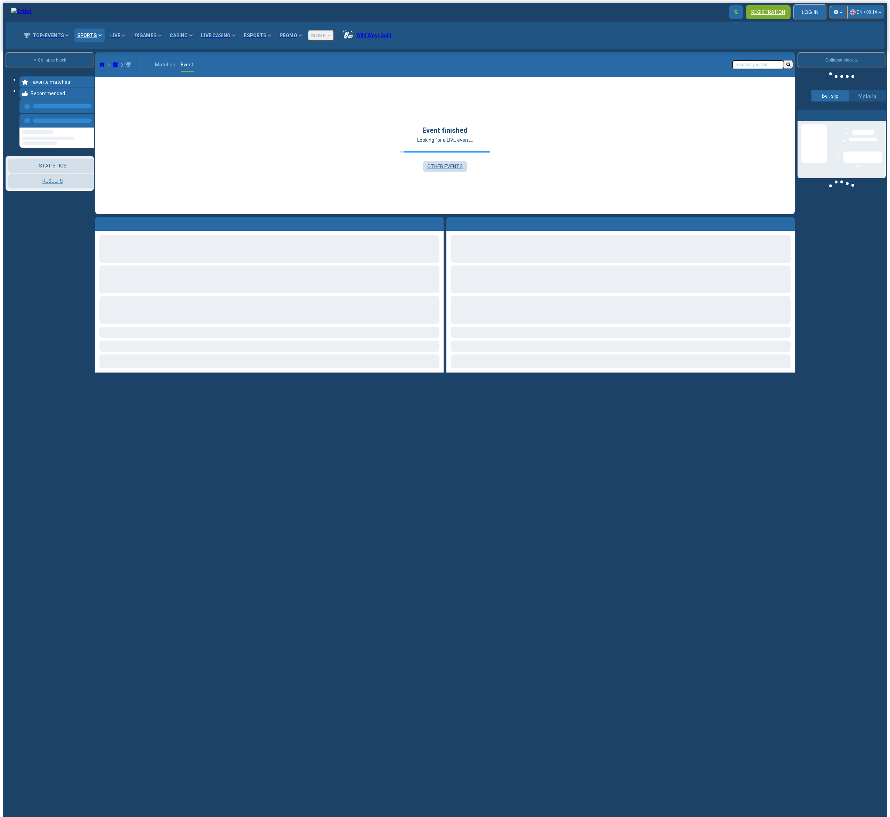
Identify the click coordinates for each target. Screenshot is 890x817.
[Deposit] (736, 12)
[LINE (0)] (102, 65)
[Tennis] (115, 65)
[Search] (788, 64)
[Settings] (838, 12)
